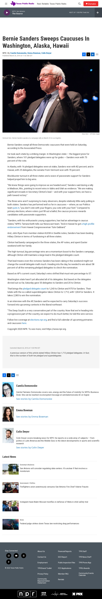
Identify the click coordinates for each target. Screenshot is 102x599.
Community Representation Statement (44, 581)
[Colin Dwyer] (8, 435)
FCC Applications (64, 568)
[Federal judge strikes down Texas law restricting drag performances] (10, 524)
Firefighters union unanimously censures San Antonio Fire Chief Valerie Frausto (54, 487)
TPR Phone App (85, 563)
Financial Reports (65, 551)
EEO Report (62, 557)
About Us (41, 551)
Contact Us (42, 557)
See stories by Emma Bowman (32, 416)
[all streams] (98, 13)
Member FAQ (63, 574)
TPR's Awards (84, 568)
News (22, 520)
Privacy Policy (43, 574)
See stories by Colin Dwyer (30, 447)
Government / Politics (27, 483)
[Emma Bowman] (8, 414)
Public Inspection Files (66, 563)
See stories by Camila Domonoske (34, 398)
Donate (92, 4)
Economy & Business (27, 465)
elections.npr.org (38, 319)
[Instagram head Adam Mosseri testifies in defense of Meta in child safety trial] (10, 506)
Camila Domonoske (18, 53)
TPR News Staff (85, 557)
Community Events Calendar (86, 574)
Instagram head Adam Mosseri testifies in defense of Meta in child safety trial (54, 502)
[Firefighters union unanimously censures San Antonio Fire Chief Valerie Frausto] (10, 487)
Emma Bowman (33, 53)
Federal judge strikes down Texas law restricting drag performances (49, 523)
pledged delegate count (34, 288)
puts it (16, 208)
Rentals (61, 579)
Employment (43, 563)
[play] (7, 12)
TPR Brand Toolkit (45, 568)
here (24, 323)
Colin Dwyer (46, 53)
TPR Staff (83, 551)
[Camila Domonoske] (8, 389)
